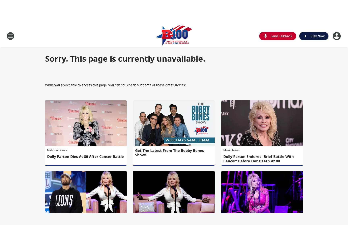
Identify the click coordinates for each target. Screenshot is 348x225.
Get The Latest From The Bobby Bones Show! (169, 152)
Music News (231, 150)
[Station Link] (174, 36)
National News (57, 150)
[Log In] (337, 36)
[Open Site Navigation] (10, 36)
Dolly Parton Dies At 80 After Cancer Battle (85, 156)
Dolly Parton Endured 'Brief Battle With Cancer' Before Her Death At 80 (258, 158)
